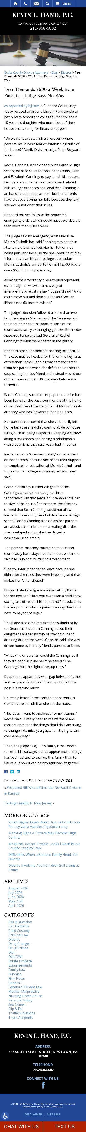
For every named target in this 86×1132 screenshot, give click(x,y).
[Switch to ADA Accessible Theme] (5, 1116)
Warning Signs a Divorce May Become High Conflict (42, 835)
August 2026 (18, 888)
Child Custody (19, 930)
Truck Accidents (20, 1017)
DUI (11, 952)
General (14, 983)
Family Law (16, 969)
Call (25, 3)
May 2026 (15, 901)
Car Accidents (18, 926)
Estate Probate (20, 961)
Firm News (16, 978)
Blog (54, 72)
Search (47, 3)
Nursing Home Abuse (25, 995)
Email (36, 3)
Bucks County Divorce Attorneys (26, 72)
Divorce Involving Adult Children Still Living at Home (43, 867)
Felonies (14, 974)
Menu (66, 3)
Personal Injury (20, 1000)
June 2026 (16, 896)
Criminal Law (18, 935)
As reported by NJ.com (21, 105)
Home (15, 3)
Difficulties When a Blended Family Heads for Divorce (43, 856)
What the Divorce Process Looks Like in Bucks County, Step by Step (44, 846)
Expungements (20, 965)
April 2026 (16, 905)
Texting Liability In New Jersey (28, 803)
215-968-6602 (43, 28)
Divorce (66, 72)
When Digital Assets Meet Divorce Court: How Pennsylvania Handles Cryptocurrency (44, 824)
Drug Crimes (18, 948)
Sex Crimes (16, 1004)
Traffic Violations (21, 1013)
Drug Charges (19, 943)
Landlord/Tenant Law (25, 987)
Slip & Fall (15, 1008)
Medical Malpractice (23, 991)
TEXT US (64, 1126)
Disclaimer (33, 1114)
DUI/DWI (15, 956)
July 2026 (15, 892)
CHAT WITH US (21, 1126)
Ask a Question (20, 922)
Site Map (54, 1114)
